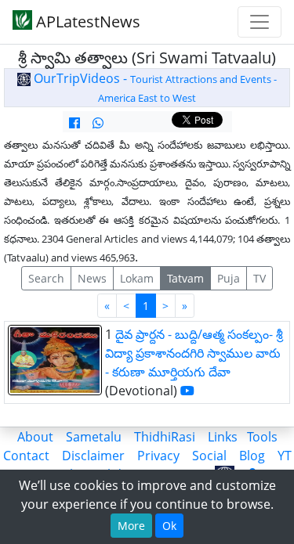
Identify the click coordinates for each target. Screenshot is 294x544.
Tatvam (185, 278)
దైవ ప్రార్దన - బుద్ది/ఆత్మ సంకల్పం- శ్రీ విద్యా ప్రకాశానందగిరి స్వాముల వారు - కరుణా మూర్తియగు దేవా (194, 353)
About (35, 436)
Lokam (137, 278)
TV (259, 278)
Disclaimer (93, 455)
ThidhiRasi (164, 436)
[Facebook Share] (74, 122)
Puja (228, 278)
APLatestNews (86, 21)
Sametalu (94, 436)
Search (46, 278)
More (131, 525)
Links (223, 436)
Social (209, 455)
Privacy (158, 455)
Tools (262, 436)
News (92, 278)
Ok (169, 525)
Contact (26, 455)
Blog (252, 455)
